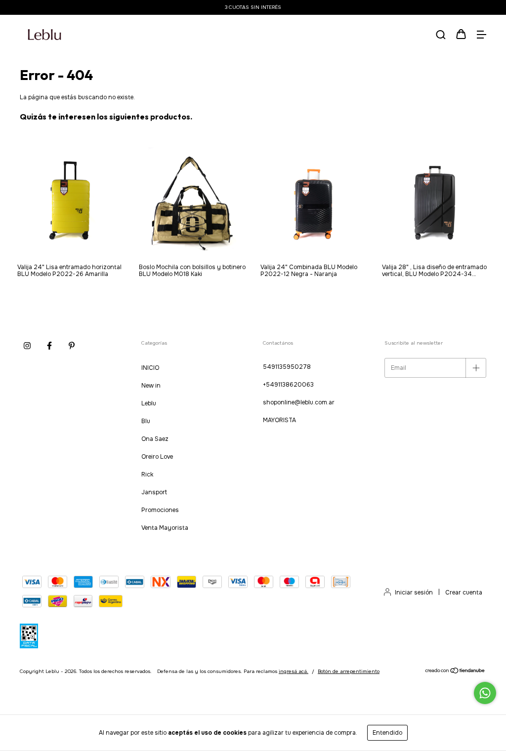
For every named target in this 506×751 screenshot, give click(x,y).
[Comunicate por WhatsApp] (485, 693)
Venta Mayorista (164, 528)
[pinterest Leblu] (71, 346)
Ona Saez (155, 439)
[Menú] (481, 36)
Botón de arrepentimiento (349, 671)
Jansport (154, 492)
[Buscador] (441, 36)
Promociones (160, 510)
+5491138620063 (288, 385)
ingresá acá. (293, 671)
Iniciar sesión (414, 592)
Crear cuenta (463, 592)
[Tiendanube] (455, 672)
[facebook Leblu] (49, 346)
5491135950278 (287, 367)
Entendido (387, 733)
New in (151, 386)
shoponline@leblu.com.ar (299, 402)
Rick (147, 474)
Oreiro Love (157, 457)
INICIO (150, 368)
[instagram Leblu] (27, 346)
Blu (145, 421)
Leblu (148, 403)
